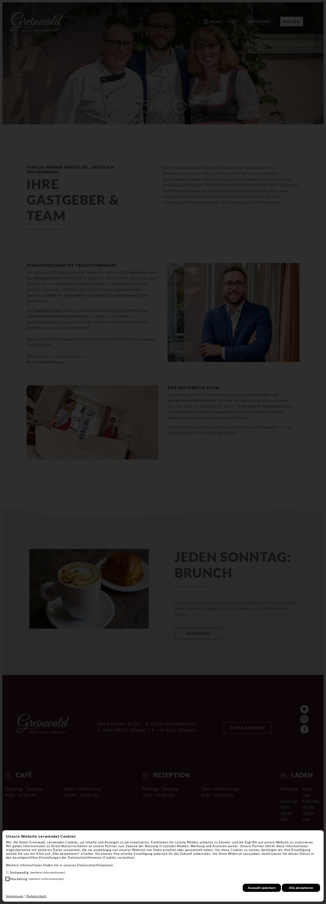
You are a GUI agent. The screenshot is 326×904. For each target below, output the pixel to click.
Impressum (14, 896)
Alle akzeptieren (301, 888)
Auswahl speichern (262, 888)
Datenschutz (36, 896)
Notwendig (37, 872)
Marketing (37, 879)
